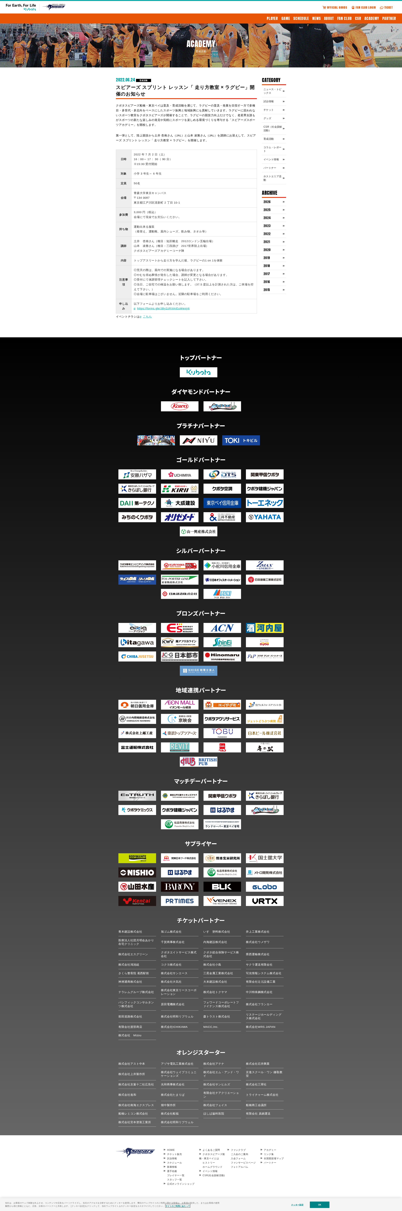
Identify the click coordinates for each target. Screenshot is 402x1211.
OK (319, 1205)
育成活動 (143, 80)
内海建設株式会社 (215, 942)
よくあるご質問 (211, 1150)
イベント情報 (271, 159)
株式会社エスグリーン (133, 954)
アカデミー (270, 1150)
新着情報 (172, 1167)
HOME (171, 1150)
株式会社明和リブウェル (177, 1016)
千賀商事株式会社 (173, 942)
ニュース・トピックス (272, 91)
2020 (267, 249)
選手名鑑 (172, 1171)
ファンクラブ (238, 1150)
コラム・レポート (272, 149)
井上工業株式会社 (258, 931)
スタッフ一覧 (174, 1179)
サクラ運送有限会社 (259, 964)
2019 (266, 257)
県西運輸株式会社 (258, 954)
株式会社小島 (212, 964)
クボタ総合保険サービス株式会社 (221, 954)
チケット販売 (174, 1154)
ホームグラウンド (213, 1167)
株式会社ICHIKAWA (174, 1026)
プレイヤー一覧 (176, 1175)
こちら (147, 316)
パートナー (269, 168)
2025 (267, 209)
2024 (267, 217)
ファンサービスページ (243, 1162)
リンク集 (269, 1154)
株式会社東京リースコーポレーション (179, 992)
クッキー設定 (297, 1205)
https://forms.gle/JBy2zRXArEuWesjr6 (163, 308)
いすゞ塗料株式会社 (216, 931)
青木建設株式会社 (130, 931)
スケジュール (174, 1162)
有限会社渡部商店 (130, 1026)
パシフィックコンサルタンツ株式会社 (136, 1004)
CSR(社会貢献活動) (214, 1175)
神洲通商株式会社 (130, 981)
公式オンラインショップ (180, 1183)
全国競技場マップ (274, 1158)
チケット (268, 110)
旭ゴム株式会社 (171, 931)
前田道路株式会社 (130, 1016)
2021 (266, 241)
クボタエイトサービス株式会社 (179, 954)
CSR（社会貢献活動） (272, 128)
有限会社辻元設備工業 (261, 981)
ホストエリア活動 (272, 178)
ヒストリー (209, 1162)
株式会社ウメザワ (258, 942)
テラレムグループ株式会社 (136, 992)
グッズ (267, 118)
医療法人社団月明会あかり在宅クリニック (136, 942)
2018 (266, 265)
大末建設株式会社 (215, 981)
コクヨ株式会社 (171, 964)
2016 (266, 281)
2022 (267, 233)
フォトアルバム (239, 1167)
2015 (266, 289)
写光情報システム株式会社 (264, 973)
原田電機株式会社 (173, 1004)
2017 (266, 273)
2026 (267, 201)
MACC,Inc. (210, 1026)
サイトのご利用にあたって (178, 1205)
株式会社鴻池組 (128, 964)
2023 (267, 225)
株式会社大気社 (171, 981)
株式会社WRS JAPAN (260, 1026)
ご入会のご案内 (239, 1154)
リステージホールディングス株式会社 (264, 1016)
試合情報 (268, 101)
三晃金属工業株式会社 (218, 973)
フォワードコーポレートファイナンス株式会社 (221, 1004)
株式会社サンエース (174, 973)
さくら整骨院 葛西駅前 (133, 973)
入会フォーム (238, 1158)
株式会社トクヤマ (215, 992)
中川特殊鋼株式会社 (259, 992)
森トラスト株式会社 (216, 1016)
